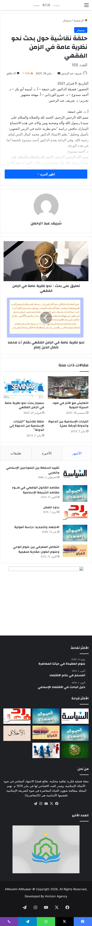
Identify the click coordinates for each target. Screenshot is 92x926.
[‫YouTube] (46, 803)
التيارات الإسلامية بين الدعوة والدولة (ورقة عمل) (68, 424)
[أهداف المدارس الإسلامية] (46, 750)
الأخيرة (47, 453)
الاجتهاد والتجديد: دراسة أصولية (36, 527)
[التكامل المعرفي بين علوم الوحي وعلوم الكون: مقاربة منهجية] (75, 551)
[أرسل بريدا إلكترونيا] (59, 73)
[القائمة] (86, 7)
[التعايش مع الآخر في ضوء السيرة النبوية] (68, 387)
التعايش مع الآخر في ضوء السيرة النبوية (70, 405)
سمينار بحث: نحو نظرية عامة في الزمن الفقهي (24, 405)
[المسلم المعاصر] (46, 5)
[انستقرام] (40, 803)
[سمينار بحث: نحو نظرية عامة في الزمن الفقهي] (24, 387)
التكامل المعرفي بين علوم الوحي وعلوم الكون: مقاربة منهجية (36, 549)
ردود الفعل (51, 507)
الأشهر (77, 453)
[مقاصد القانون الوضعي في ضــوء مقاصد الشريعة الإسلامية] (75, 493)
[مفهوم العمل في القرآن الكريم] (75, 750)
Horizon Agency (56, 896)
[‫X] (51, 803)
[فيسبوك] (56, 803)
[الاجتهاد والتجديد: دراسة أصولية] (75, 533)
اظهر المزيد (47, 174)
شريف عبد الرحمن (71, 73)
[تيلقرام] (35, 803)
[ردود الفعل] (75, 513)
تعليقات (15, 453)
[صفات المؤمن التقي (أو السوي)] (17, 733)
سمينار (67, 20)
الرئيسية (79, 20)
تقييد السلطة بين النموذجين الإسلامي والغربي (32, 470)
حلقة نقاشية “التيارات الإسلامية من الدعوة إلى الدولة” (26, 426)
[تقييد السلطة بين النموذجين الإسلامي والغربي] (75, 473)
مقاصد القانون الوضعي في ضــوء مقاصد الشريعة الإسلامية (35, 490)
